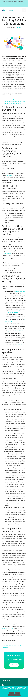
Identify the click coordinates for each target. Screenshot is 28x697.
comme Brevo (9, 175)
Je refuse (17, 693)
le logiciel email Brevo (20, 291)
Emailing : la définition (10, 98)
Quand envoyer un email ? (8, 628)
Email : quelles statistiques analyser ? (12, 644)
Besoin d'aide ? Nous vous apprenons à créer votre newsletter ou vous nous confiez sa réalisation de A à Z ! (14, 3)
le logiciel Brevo (7, 253)
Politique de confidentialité (14, 695)
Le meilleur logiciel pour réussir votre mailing (15, 101)
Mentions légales (6, 680)
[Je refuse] (26, 691)
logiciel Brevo (21, 387)
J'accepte (11, 693)
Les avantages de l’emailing (11, 99)
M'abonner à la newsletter (14, 665)
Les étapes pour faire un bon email (13, 103)
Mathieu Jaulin (18, 27)
